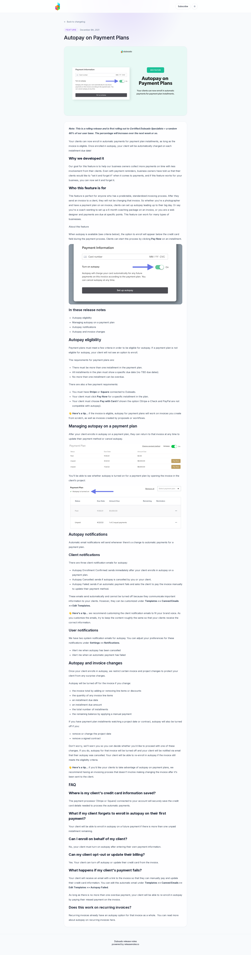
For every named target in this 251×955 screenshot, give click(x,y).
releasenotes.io (131, 944)
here (112, 919)
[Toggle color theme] (195, 6)
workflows (139, 418)
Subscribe (183, 6)
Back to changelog (74, 21)
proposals (123, 418)
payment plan (137, 141)
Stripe (93, 391)
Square (105, 391)
